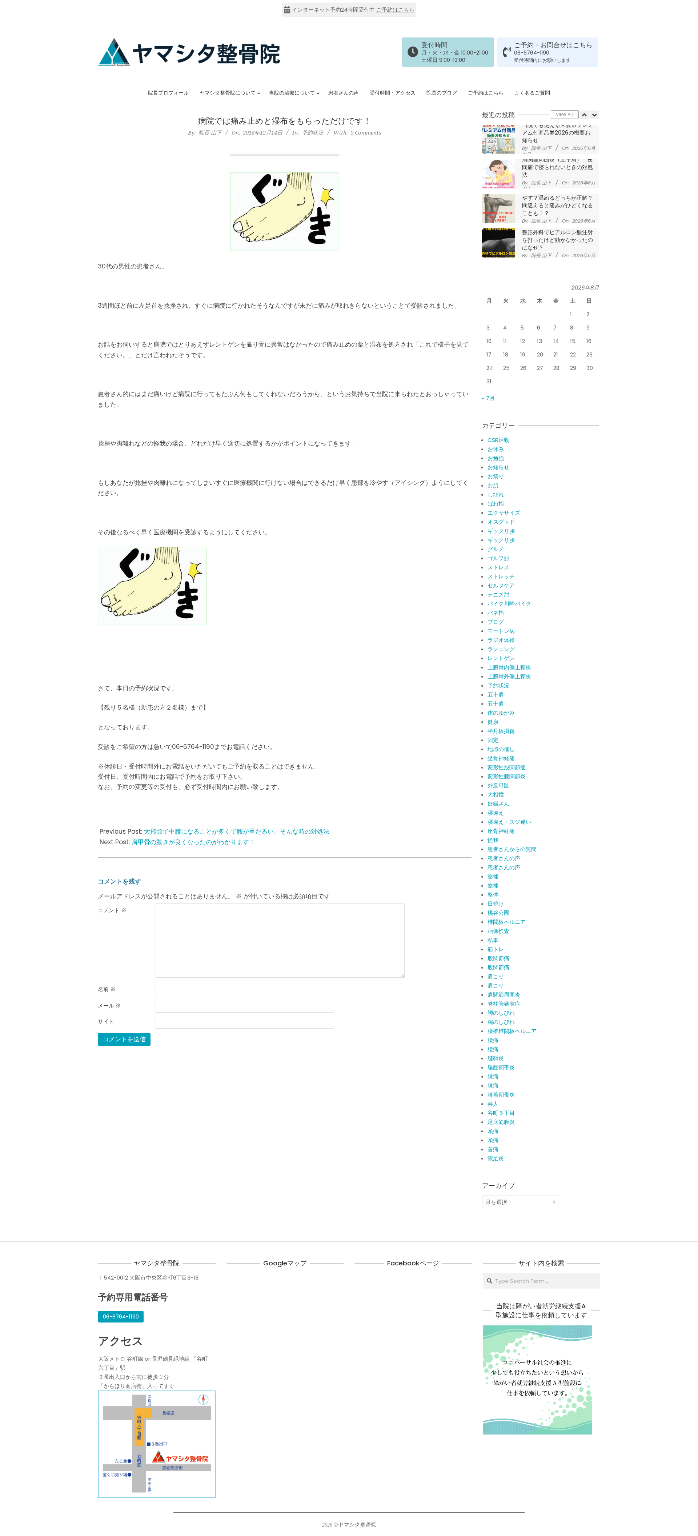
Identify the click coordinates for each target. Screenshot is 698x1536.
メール (109, 1005)
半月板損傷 (501, 731)
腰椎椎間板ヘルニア (512, 1031)
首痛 (493, 1149)
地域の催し (501, 749)
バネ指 (496, 613)
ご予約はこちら (395, 9)
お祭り (496, 476)
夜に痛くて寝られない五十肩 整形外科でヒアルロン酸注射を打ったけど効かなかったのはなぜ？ (560, 201)
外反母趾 (498, 785)
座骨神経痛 (501, 831)
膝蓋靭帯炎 (501, 1094)
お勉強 (496, 458)
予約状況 (313, 132)
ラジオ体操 (501, 640)
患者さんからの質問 (512, 849)
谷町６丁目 (501, 1113)
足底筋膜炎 (501, 1122)
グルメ (496, 549)
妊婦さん (498, 803)
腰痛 (493, 1040)
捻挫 (493, 876)
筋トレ (496, 949)
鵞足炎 (496, 1158)
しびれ (496, 494)
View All (565, 114)
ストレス (498, 567)
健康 (493, 722)
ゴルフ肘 (498, 558)
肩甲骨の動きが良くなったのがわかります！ (193, 842)
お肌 (493, 485)
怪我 (493, 840)
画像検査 (498, 931)
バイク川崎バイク (509, 603)
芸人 (493, 1104)
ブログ (496, 622)
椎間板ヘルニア (507, 922)
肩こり (496, 976)
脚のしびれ (501, 1013)
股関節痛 (498, 958)
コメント (112, 910)
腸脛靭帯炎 (501, 1067)
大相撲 (496, 794)
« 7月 (488, 398)
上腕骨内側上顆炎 (509, 667)
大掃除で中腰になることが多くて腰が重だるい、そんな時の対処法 (236, 831)
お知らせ (498, 467)
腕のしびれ (501, 1022)
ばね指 (496, 503)
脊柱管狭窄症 (504, 1004)
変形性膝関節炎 (507, 776)
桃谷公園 (498, 913)
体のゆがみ (501, 713)
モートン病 (501, 631)
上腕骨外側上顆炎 (509, 676)
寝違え (496, 813)
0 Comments (365, 132)
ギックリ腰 (501, 531)
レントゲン (501, 658)
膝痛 (493, 1076)
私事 (493, 940)
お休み (496, 449)
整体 (493, 894)
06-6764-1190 (531, 52)
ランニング (501, 649)
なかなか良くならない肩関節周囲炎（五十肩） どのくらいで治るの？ (558, 236)
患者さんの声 (504, 858)
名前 (107, 989)
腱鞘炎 (496, 1058)
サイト (106, 1021)
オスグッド (501, 522)
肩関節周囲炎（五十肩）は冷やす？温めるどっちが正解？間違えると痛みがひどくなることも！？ (557, 167)
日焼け (496, 903)
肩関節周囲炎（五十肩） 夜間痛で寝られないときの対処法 (557, 132)
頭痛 (493, 1131)
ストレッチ (501, 576)
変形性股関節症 (507, 767)
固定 (493, 740)
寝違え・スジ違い (509, 822)
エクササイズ (504, 512)
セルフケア (501, 585)
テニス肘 (498, 594)
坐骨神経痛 (501, 758)
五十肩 (496, 694)
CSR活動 (498, 440)
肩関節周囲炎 (504, 994)
